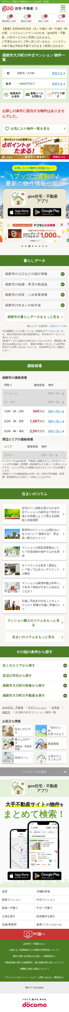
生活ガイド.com (58, 326)
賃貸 (4, 891)
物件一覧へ (55, 411)
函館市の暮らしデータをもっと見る (33, 317)
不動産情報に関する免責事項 (18, 962)
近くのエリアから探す (19, 665)
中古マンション (45, 899)
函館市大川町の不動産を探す (24, 695)
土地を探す (8, 916)
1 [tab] (22, 246)
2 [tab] (26, 246)
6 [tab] (40, 246)
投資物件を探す (45, 916)
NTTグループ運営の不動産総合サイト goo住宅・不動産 (25, 2)
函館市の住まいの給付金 (23, 305)
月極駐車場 (43, 891)
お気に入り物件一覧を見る (30, 128)
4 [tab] (33, 246)
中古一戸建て (44, 907)
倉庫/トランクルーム (49, 924)
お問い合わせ (44, 977)
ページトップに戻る (34, 771)
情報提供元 (48, 956)
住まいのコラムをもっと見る (33, 637)
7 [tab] (43, 246)
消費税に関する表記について (33, 968)
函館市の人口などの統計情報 (26, 274)
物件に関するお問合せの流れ (26, 956)
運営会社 (58, 977)
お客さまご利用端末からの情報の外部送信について (33, 950)
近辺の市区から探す (17, 675)
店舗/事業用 (9, 924)
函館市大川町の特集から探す (24, 685)
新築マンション (11, 899)
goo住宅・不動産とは (33, 943)
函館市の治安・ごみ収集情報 (26, 294)
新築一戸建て (10, 907)
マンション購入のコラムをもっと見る (33, 623)
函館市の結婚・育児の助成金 (26, 284)
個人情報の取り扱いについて (48, 962)
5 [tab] (36, 246)
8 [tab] (47, 246)
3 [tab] (29, 246)
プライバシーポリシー (15, 977)
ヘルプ (32, 977)
